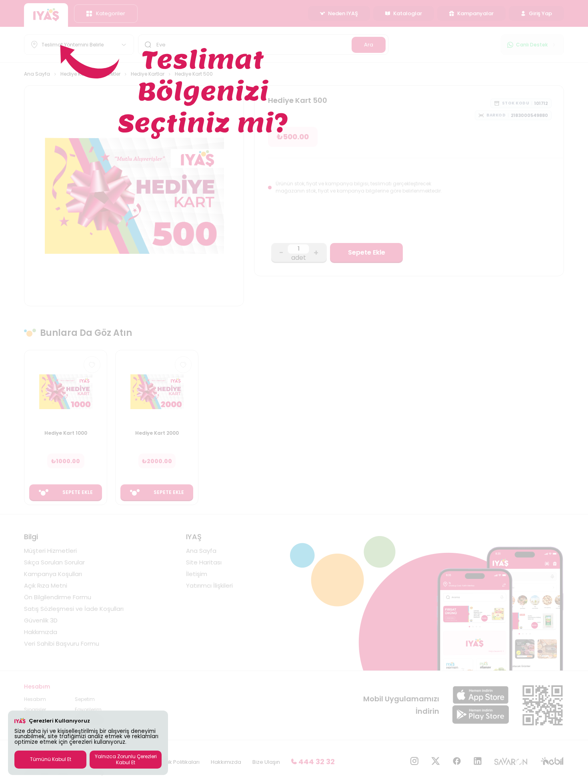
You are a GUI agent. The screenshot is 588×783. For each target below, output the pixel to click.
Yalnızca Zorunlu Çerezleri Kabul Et (126, 759)
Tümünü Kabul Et (50, 759)
